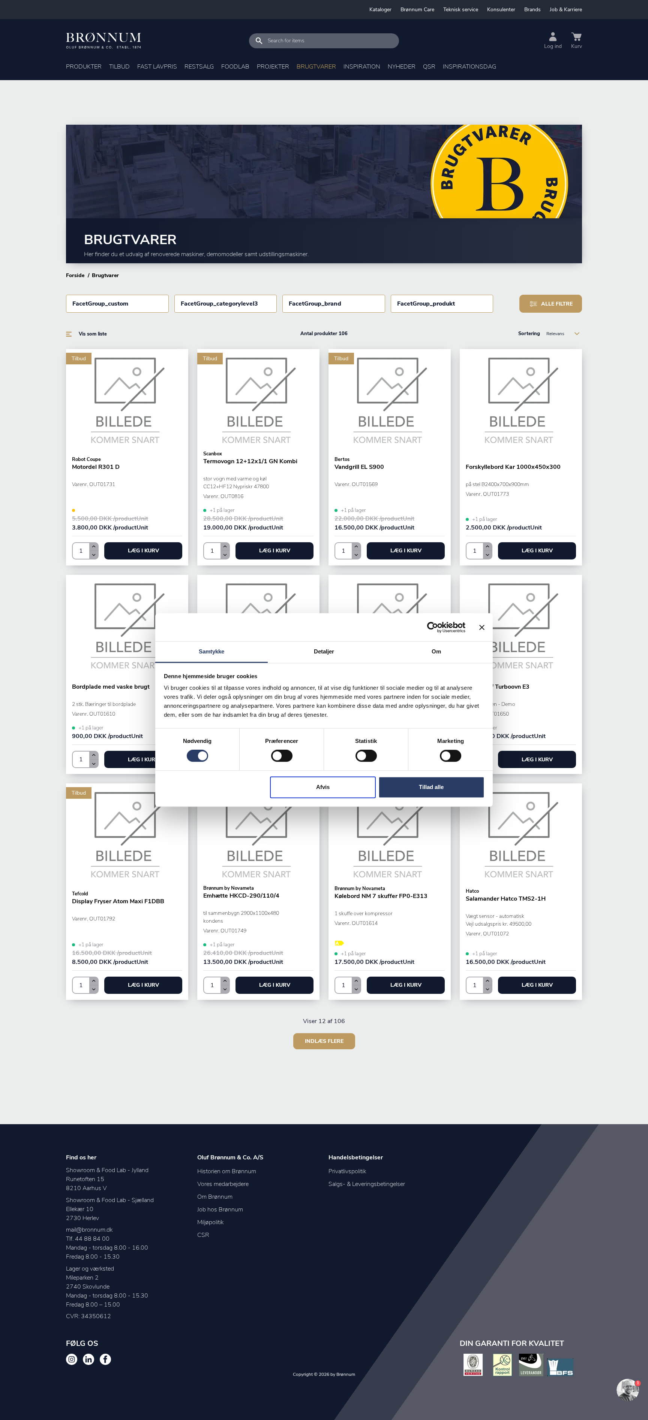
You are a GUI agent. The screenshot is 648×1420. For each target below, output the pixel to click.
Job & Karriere (566, 9)
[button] (143, 550)
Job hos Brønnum (220, 1209)
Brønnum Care (417, 9)
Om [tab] (436, 651)
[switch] (281, 756)
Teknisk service (460, 9)
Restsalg (199, 67)
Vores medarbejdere (223, 1184)
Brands (532, 9)
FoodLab (235, 67)
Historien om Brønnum (226, 1171)
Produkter (84, 67)
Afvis (323, 787)
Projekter (273, 67)
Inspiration (362, 67)
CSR (203, 1235)
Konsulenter (501, 9)
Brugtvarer (316, 67)
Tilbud (119, 67)
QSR (429, 67)
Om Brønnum (214, 1197)
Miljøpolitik (210, 1222)
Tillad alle (431, 787)
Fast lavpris (157, 67)
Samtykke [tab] (212, 651)
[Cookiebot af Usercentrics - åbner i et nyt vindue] (432, 627)
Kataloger (380, 9)
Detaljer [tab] (324, 651)
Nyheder (402, 67)
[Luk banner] (481, 627)
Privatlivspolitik (347, 1171)
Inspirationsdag (469, 67)
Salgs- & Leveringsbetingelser (366, 1184)
